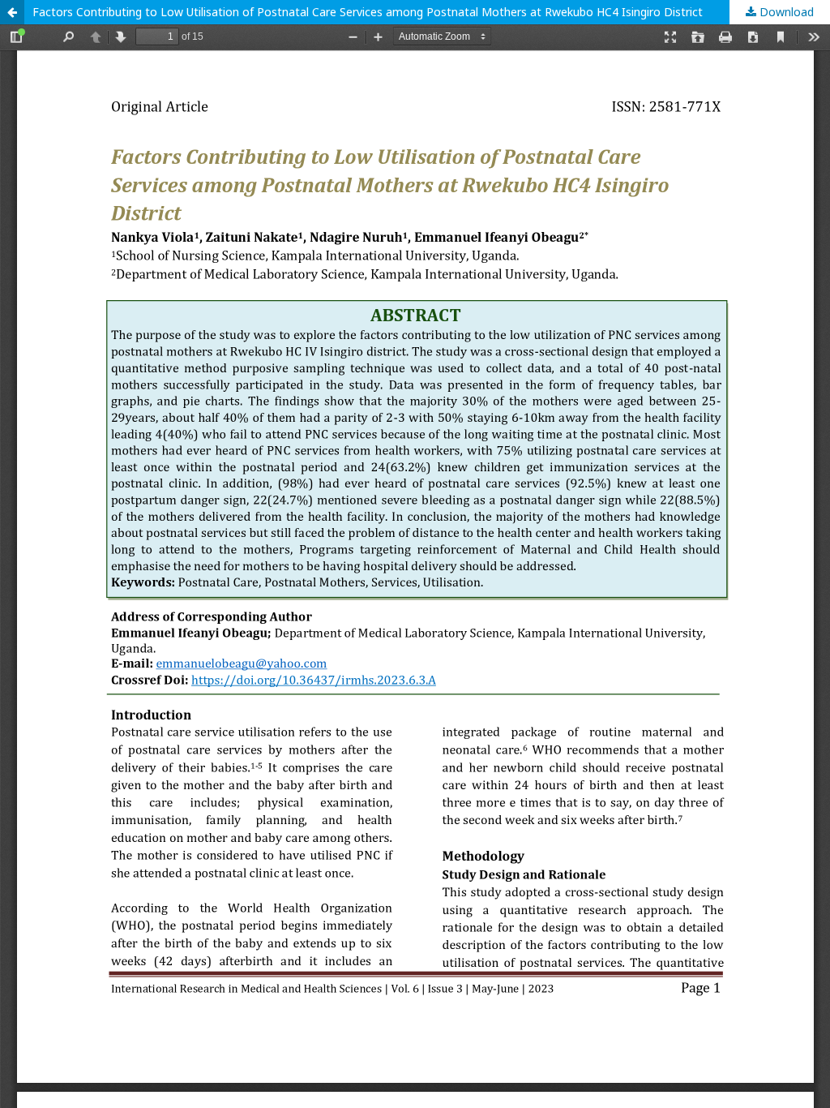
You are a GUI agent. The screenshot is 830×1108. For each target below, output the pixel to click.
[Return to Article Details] (12, 12)
